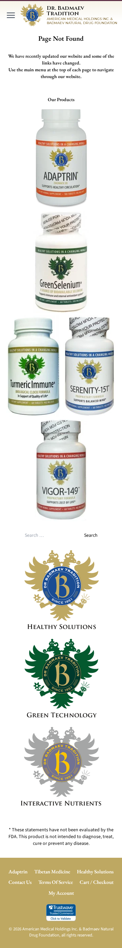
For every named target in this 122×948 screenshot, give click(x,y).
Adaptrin (17, 871)
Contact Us (20, 882)
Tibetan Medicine (52, 871)
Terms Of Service (55, 882)
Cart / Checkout (97, 882)
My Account (61, 893)
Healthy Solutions (95, 871)
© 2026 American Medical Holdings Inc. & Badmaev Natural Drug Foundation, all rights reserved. (61, 932)
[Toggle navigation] (11, 15)
